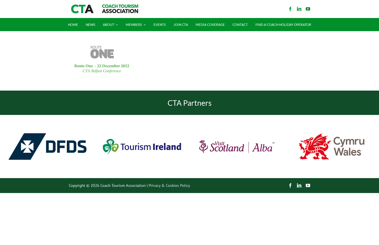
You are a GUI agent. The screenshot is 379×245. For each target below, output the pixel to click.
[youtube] (308, 9)
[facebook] (290, 9)
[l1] (104, 6)
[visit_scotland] (237, 116)
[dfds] (47, 116)
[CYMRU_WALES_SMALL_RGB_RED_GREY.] (332, 135)
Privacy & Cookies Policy (169, 185)
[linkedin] (299, 9)
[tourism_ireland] (142, 116)
